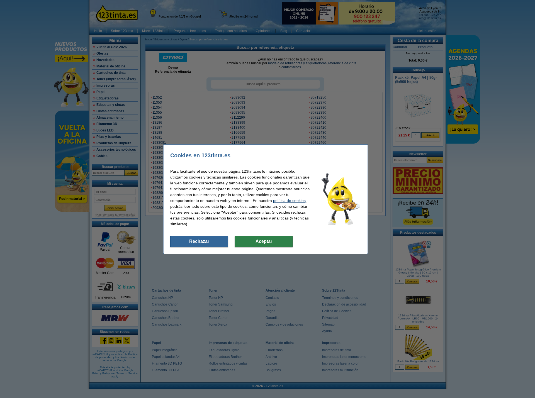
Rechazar (199, 241)
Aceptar (264, 241)
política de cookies (289, 200)
